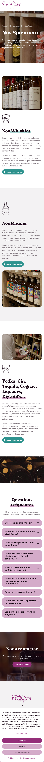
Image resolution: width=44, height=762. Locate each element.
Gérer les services (21, 734)
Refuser (22, 746)
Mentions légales (29, 758)
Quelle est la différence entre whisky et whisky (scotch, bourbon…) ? (19, 556)
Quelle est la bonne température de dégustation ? (20, 601)
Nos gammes (14, 26)
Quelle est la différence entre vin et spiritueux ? (20, 532)
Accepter (22, 740)
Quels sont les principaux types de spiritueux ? (19, 543)
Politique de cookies (15, 758)
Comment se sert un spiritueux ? (20, 592)
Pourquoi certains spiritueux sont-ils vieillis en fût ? (18, 568)
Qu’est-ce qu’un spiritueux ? (18, 523)
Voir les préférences (22, 752)
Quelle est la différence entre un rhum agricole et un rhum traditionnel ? (20, 581)
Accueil (5, 26)
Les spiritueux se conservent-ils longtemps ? (20, 613)
